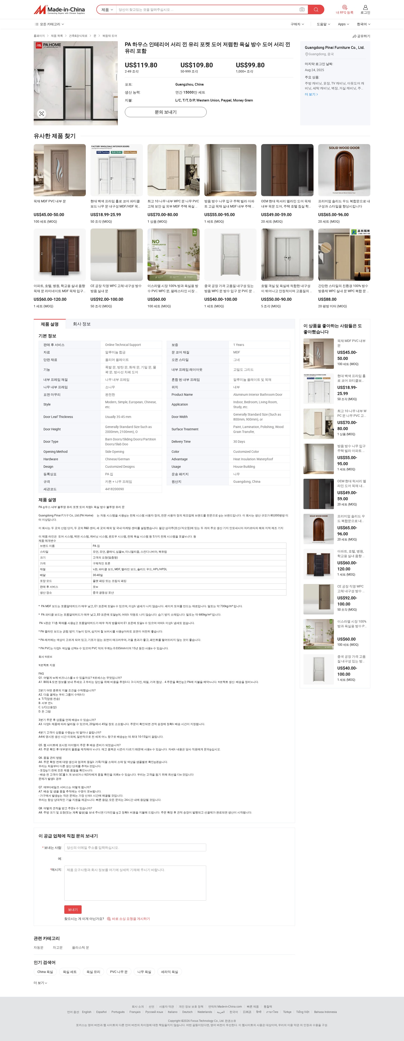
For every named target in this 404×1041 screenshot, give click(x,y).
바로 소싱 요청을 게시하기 (128, 918)
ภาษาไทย (272, 1012)
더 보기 (310, 94)
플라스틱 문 (80, 947)
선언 (151, 1006)
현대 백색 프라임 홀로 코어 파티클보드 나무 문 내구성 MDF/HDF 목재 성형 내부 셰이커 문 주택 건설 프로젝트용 (351, 378)
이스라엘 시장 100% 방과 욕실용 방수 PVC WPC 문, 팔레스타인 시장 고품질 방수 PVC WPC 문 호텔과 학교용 (352, 623)
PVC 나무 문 (119, 971)
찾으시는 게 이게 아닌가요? (84, 918)
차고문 (58, 947)
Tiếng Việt (302, 1012)
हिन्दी (258, 1012)
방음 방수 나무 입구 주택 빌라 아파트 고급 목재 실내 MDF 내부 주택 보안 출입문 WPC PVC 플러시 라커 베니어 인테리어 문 (352, 448)
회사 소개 (138, 1006)
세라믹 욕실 (169, 971)
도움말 (322, 24)
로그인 (365, 12)
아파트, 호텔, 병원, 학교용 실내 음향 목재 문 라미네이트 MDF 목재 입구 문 (351, 553)
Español (101, 1012)
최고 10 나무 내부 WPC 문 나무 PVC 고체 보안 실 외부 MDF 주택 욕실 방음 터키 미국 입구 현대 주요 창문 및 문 (352, 413)
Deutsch (187, 1012)
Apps (342, 24)
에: (60, 858)
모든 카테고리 (50, 24)
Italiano (172, 1012)
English (86, 1012)
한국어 (234, 1012)
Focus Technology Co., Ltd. (207, 1021)
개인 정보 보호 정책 (191, 1006)
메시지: (56, 869)
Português (118, 1012)
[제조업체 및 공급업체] (59, 10)
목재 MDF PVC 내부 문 (351, 343)
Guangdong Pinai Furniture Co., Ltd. (334, 47)
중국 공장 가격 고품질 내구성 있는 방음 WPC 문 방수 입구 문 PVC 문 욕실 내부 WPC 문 (351, 659)
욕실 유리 (93, 971)
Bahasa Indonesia (325, 1012)
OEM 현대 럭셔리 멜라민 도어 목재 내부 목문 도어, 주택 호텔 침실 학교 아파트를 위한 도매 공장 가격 (351, 483)
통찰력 (268, 1006)
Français (135, 1012)
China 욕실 (45, 971)
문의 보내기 (166, 111)
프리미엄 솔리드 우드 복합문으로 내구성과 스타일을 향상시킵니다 (351, 518)
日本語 (247, 1012)
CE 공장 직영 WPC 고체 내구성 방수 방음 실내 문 (351, 588)
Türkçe (287, 1012)
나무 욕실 (144, 971)
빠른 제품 (253, 1006)
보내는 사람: (52, 847)
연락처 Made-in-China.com (225, 1006)
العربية (221, 1012)
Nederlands (205, 1012)
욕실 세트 (70, 971)
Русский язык (154, 1012)
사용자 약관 (166, 1006)
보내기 (73, 909)
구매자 (295, 24)
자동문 (38, 947)
